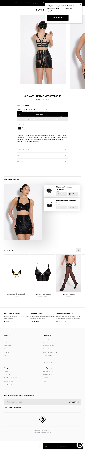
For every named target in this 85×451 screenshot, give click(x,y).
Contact (6, 339)
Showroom (7, 345)
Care (5, 355)
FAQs (45, 381)
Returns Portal (47, 349)
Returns (45, 342)
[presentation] (74, 250)
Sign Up (45, 378)
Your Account (47, 374)
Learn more (58, 18)
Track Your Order (48, 345)
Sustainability (8, 381)
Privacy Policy (47, 355)
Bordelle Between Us (49, 371)
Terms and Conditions (50, 352)
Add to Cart (39, 114)
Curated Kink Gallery (10, 378)
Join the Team (8, 384)
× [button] (80, 5)
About (6, 371)
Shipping (46, 339)
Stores (6, 342)
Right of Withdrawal (49, 362)
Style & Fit (7, 352)
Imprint (45, 359)
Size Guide (7, 349)
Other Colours (21, 124)
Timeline (7, 374)
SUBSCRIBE (74, 402)
